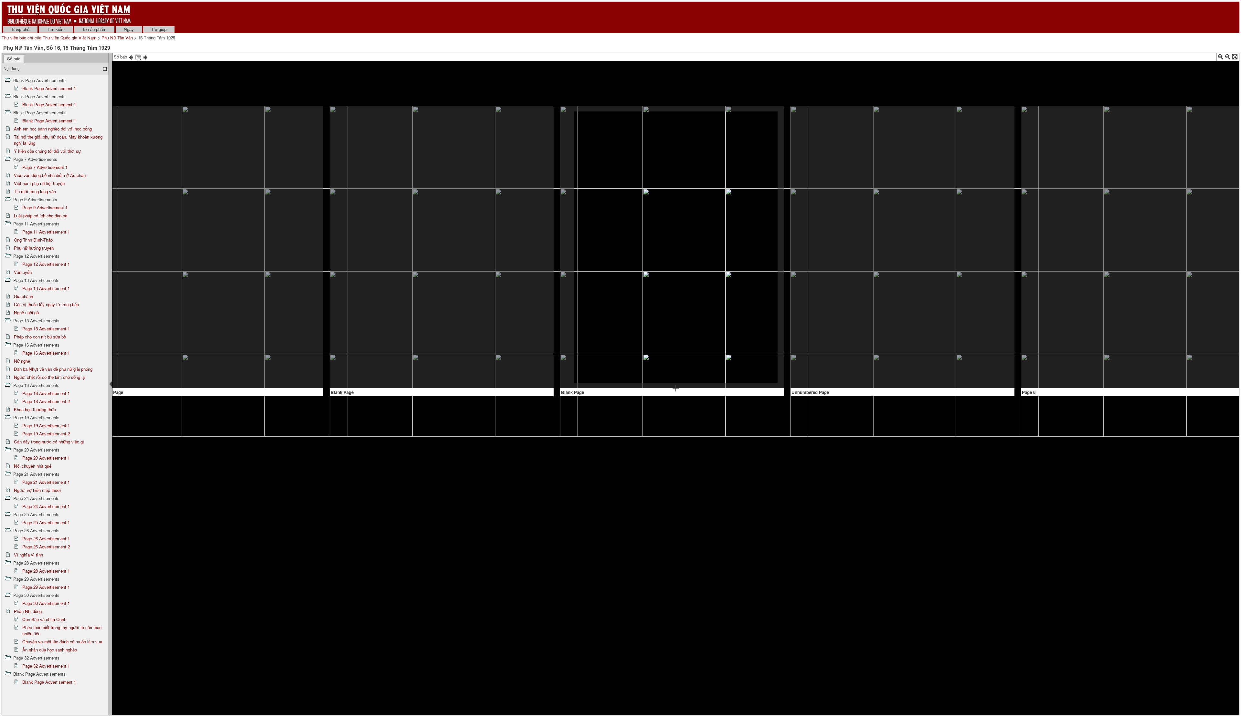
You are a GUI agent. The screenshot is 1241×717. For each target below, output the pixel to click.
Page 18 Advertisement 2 (46, 401)
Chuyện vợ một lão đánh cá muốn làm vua (62, 642)
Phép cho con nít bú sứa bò (40, 337)
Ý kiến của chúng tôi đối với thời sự (47, 151)
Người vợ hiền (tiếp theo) (37, 490)
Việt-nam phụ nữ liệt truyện (39, 183)
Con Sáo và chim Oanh (44, 619)
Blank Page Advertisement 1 (49, 88)
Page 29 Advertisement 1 (46, 587)
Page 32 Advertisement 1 (46, 666)
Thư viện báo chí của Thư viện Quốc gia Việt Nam (49, 38)
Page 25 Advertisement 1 (46, 522)
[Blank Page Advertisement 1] (209, 248)
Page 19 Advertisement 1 (46, 425)
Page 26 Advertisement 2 (46, 547)
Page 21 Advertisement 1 (46, 482)
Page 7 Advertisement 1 (45, 167)
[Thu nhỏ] (1228, 58)
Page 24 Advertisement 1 (46, 506)
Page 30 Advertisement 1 (46, 603)
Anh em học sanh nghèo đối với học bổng (53, 129)
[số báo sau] (145, 57)
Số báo (13, 59)
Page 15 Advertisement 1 (46, 329)
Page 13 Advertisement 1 (46, 288)
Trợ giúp (158, 29)
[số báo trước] (131, 57)
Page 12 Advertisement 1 (46, 264)
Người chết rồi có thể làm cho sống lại (50, 377)
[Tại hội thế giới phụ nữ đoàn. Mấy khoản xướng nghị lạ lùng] (1186, 127)
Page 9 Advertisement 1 (45, 207)
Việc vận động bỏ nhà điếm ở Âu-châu (50, 175)
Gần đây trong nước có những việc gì (49, 442)
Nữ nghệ (22, 361)
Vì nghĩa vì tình (28, 555)
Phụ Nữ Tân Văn (117, 38)
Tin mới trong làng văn (35, 191)
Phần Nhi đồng (28, 611)
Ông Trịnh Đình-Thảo (33, 240)
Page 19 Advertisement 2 (46, 434)
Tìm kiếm (56, 29)
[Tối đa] (1235, 58)
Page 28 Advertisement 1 (46, 571)
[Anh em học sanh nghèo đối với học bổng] (902, 179)
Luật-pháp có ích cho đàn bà (40, 216)
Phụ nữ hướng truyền (34, 248)
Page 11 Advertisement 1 (46, 232)
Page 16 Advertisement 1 (46, 353)
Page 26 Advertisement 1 (46, 538)
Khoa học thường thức (35, 409)
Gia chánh (23, 296)
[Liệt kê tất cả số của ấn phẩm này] (138, 57)
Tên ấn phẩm (94, 29)
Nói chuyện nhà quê (32, 466)
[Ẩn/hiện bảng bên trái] (110, 384)
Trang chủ (20, 29)
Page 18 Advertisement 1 (46, 393)
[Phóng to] (1221, 58)
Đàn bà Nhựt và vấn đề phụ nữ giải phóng (53, 369)
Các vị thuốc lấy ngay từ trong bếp (46, 304)
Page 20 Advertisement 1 (46, 458)
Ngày (129, 29)
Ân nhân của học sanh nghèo (49, 650)
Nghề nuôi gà (26, 312)
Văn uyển (23, 272)
